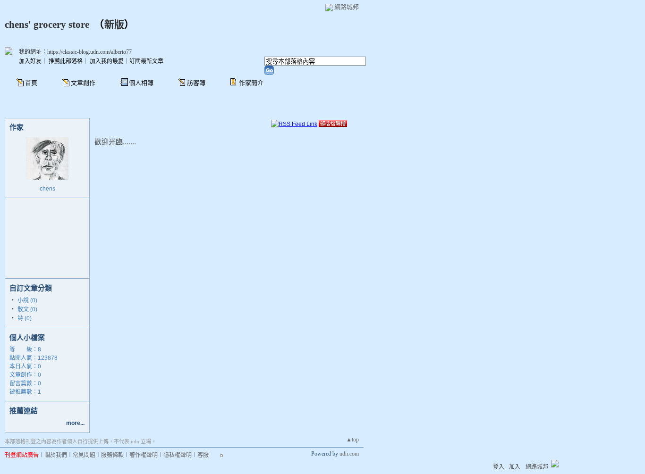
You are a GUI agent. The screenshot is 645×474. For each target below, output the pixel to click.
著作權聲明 (143, 455)
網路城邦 (346, 6)
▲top (352, 439)
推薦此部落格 (66, 61)
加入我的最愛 (107, 61)
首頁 (31, 82)
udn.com (349, 453)
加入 (514, 467)
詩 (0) (24, 318)
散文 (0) (27, 309)
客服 (203, 455)
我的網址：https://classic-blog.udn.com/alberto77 (75, 52)
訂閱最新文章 (146, 61)
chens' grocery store (47, 24)
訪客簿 (196, 82)
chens (47, 188)
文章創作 (83, 82)
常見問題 (84, 455)
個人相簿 (141, 82)
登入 (498, 467)
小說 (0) (27, 300)
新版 (114, 24)
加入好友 (30, 61)
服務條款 (112, 455)
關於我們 (55, 455)
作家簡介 (251, 82)
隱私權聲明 (177, 455)
